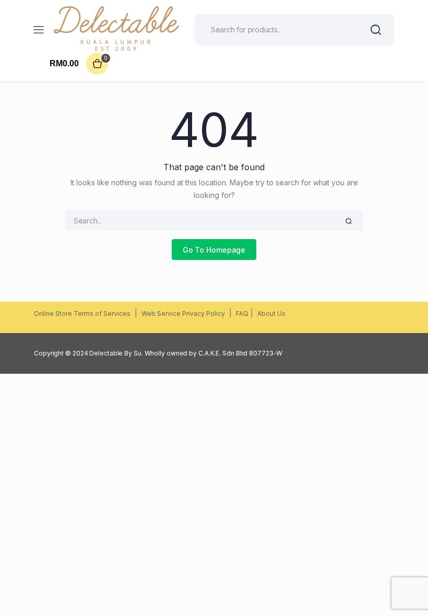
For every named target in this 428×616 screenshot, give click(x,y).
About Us (271, 313)
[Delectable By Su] (116, 29)
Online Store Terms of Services (82, 313)
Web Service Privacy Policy (183, 313)
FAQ (242, 313)
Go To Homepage (214, 249)
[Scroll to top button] (411, 574)
